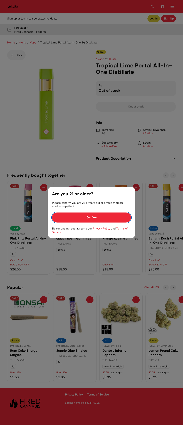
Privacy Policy (101, 229)
